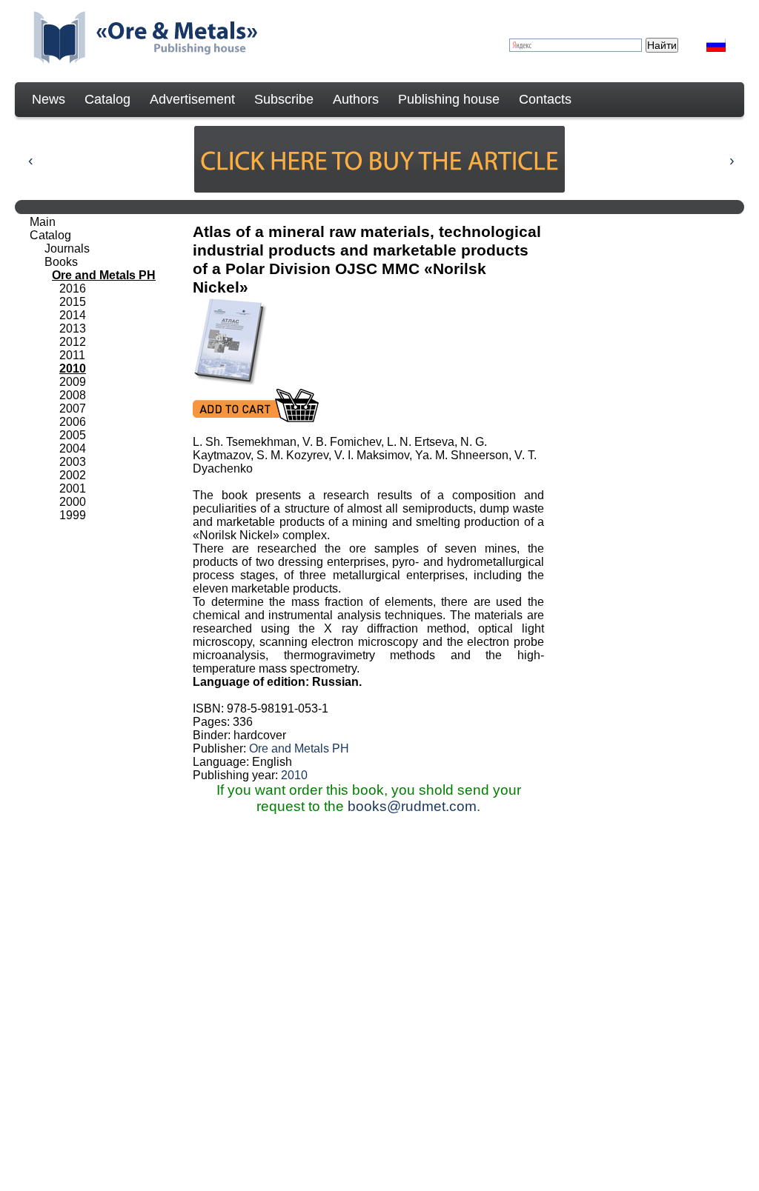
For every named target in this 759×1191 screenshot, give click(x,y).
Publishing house (449, 99)
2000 (72, 502)
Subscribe (284, 99)
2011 (72, 355)
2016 (72, 288)
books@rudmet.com (412, 806)
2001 (72, 488)
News (48, 99)
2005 (72, 435)
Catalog (107, 99)
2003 (72, 462)
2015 (72, 302)
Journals (67, 248)
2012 (72, 342)
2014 (72, 315)
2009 (72, 382)
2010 (294, 775)
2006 (72, 422)
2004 (72, 448)
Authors (356, 99)
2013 (72, 328)
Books (61, 262)
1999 (72, 515)
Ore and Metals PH (299, 748)
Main (43, 222)
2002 (72, 475)
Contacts (545, 99)
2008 (72, 395)
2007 (72, 408)
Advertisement (192, 99)
